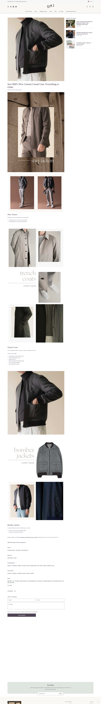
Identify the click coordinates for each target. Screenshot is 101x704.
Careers (92, 701)
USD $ (91, 1)
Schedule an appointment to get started (28, 537)
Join (61, 693)
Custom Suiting (68, 701)
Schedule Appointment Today (20, 1)
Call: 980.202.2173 (11, 1)
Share (10, 585)
